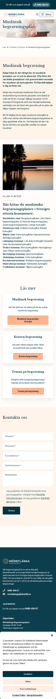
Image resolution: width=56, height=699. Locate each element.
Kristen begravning (28, 356)
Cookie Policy (18, 695)
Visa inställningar (28, 689)
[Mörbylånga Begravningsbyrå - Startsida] (17, 561)
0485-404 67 (42, 5)
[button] (52, 635)
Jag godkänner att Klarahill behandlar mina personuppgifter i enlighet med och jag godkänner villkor (28, 496)
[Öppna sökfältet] (37, 14)
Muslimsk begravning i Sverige (28, 320)
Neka (28, 681)
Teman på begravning (28, 391)
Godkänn (28, 674)
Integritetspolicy (35, 695)
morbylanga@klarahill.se (19, 594)
